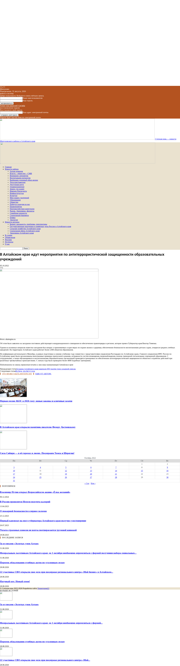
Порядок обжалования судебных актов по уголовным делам (32, 562)
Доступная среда (17, 184)
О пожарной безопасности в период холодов (23, 511)
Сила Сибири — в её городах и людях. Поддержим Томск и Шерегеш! (37, 453)
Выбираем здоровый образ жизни (24, 180)
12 (66, 471)
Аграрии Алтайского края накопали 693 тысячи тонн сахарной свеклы (46, 369)
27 (91, 477)
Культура (13, 196)
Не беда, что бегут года (25, 371)
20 (91, 474)
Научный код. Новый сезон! (15, 581)
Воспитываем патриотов (20, 178)
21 (116, 474)
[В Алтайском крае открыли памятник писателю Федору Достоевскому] (13, 422)
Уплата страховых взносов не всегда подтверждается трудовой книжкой (38, 530)
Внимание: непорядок (19, 176)
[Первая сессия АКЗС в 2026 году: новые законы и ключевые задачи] (13, 396)
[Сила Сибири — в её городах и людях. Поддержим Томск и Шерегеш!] (13, 448)
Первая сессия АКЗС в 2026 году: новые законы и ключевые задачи (36, 401)
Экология (14, 220)
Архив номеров (16, 171)
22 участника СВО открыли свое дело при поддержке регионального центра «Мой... (45, 660)
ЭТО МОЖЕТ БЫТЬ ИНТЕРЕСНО (17, 374)
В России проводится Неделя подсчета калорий (25, 501)
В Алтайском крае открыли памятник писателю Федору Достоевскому (38, 427)
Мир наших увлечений (19, 198)
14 (116, 471)
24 (14, 477)
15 (142, 471)
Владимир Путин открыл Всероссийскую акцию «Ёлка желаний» (35, 492)
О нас (7, 244)
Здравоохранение (17, 187)
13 (91, 471)
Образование (15, 200)
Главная (8, 167)
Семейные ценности (18, 213)
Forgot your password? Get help (12, 106)
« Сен (86, 483)
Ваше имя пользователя (32, 98)
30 (167, 477)
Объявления (10, 237)
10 (14, 471)
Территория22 (43, 588)
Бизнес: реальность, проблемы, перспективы (28, 224)
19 (66, 474)
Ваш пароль (28, 101)
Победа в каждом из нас (20, 204)
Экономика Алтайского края (22, 233)
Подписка (9, 242)
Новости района (11, 169)
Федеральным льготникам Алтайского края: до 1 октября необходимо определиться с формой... (51, 623)
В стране (8, 235)
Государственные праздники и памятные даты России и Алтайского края (40, 226)
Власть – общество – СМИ (21, 173)
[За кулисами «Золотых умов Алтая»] (6, 600)
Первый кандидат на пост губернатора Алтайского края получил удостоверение (43, 520)
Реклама (8, 240)
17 (14, 474)
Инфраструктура (17, 193)
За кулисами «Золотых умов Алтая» (19, 543)
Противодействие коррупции (22, 209)
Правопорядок (16, 207)
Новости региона (12, 222)
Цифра (12, 218)
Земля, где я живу (17, 189)
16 (167, 471)
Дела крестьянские (17, 182)
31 (14, 481)
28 (116, 477)
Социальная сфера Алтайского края (25, 231)
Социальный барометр (19, 215)
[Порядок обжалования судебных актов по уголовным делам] (6, 637)
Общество (14, 202)
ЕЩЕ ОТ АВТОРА (43, 374)
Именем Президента (18, 191)
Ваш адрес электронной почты (35, 112)
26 (66, 477)
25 (40, 477)
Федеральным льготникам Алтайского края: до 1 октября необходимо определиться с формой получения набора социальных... (68, 553)
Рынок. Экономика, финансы (22, 211)
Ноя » (93, 483)
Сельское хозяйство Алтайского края (25, 229)
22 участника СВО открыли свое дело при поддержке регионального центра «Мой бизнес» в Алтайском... (56, 572)
